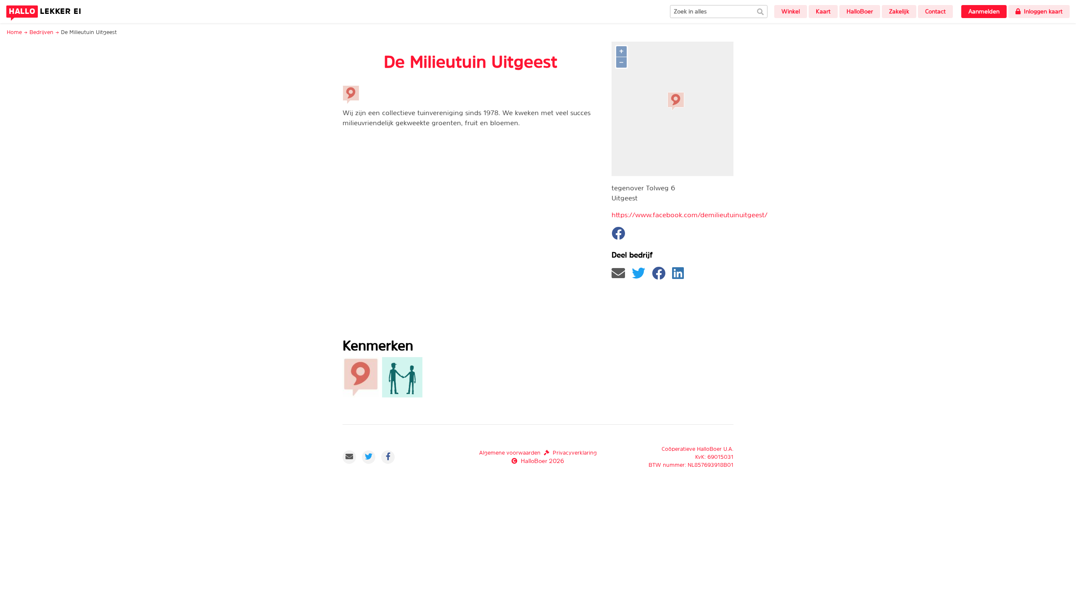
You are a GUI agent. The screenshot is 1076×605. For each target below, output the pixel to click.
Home (14, 32)
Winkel (790, 11)
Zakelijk (899, 11)
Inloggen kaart (1043, 11)
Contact (935, 11)
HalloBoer (860, 11)
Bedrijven (41, 32)
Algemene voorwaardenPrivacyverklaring (538, 452)
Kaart (823, 11)
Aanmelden (984, 11)
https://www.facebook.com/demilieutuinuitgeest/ (689, 214)
